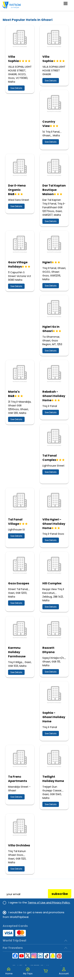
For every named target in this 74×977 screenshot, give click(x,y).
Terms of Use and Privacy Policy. (49, 902)
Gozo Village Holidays (17, 264)
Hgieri (47, 262)
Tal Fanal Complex (49, 458)
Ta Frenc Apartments (17, 779)
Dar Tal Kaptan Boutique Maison (54, 189)
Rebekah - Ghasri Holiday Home (53, 396)
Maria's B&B (14, 394)
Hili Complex (51, 583)
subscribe (60, 894)
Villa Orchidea (19, 845)
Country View (48, 124)
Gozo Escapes (18, 583)
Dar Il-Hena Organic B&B (17, 189)
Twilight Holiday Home (53, 779)
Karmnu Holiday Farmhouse (17, 652)
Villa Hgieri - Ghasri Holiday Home (53, 523)
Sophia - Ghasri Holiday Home (53, 717)
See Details (16, 88)
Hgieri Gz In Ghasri (50, 329)
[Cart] (45, 971)
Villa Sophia (13, 59)
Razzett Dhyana (48, 650)
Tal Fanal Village (15, 521)
